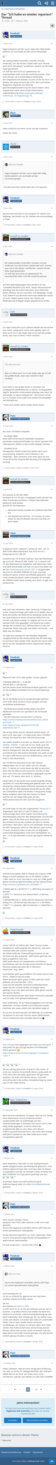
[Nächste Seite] (41, 1389)
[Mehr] (51, 43)
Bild (5, 768)
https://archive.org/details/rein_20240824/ (21, 884)
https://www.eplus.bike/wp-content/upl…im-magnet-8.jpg (23, 94)
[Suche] (39, 3)
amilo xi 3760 (23, 1306)
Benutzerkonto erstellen (37, 1420)
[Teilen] (52, 26)
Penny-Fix (44, 808)
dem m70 (7, 1044)
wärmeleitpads (44, 1044)
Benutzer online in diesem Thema (19, 1435)
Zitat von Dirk (14, 364)
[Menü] (52, 3)
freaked (27, 101)
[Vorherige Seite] (15, 1389)
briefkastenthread (42, 1184)
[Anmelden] (46, 3)
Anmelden (12, 1420)
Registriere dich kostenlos (18, 1411)
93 (36, 1389)
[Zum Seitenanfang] (52, 1461)
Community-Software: (28, 1461)
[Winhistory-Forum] (3, 3)
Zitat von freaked (15, 164)
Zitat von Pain (14, 1274)
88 (28, 1389)
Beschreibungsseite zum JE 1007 (20, 569)
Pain (25, 468)
